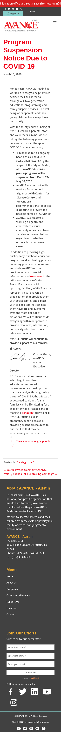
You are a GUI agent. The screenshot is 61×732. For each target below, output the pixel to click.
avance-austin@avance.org (37, 722)
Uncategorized (24, 462)
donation (27, 413)
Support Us (14, 13)
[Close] (58, 2)
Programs (12, 589)
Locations (12, 608)
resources (36, 276)
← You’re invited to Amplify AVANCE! (25, 470)
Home (32, 11)
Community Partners (18, 595)
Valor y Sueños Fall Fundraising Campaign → (31, 474)
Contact (11, 614)
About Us (12, 582)
